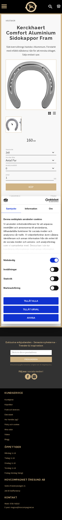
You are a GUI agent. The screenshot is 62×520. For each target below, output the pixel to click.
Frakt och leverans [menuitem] (12, 410)
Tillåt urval (31, 309)
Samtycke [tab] (11, 208)
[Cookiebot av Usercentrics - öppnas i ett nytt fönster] (45, 200)
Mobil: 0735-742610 (12, 504)
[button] (4, 6)
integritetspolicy (47, 365)
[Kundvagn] (58, 5)
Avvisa (31, 318)
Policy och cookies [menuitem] (12, 424)
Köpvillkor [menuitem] (9, 404)
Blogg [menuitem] (7, 439)
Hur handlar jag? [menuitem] (11, 419)
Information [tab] (31, 208)
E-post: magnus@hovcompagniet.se (19, 507)
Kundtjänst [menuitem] (9, 400)
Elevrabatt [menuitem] (9, 414)
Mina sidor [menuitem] (9, 429)
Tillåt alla (31, 301)
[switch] (54, 269)
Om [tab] (51, 208)
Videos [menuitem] (7, 434)
